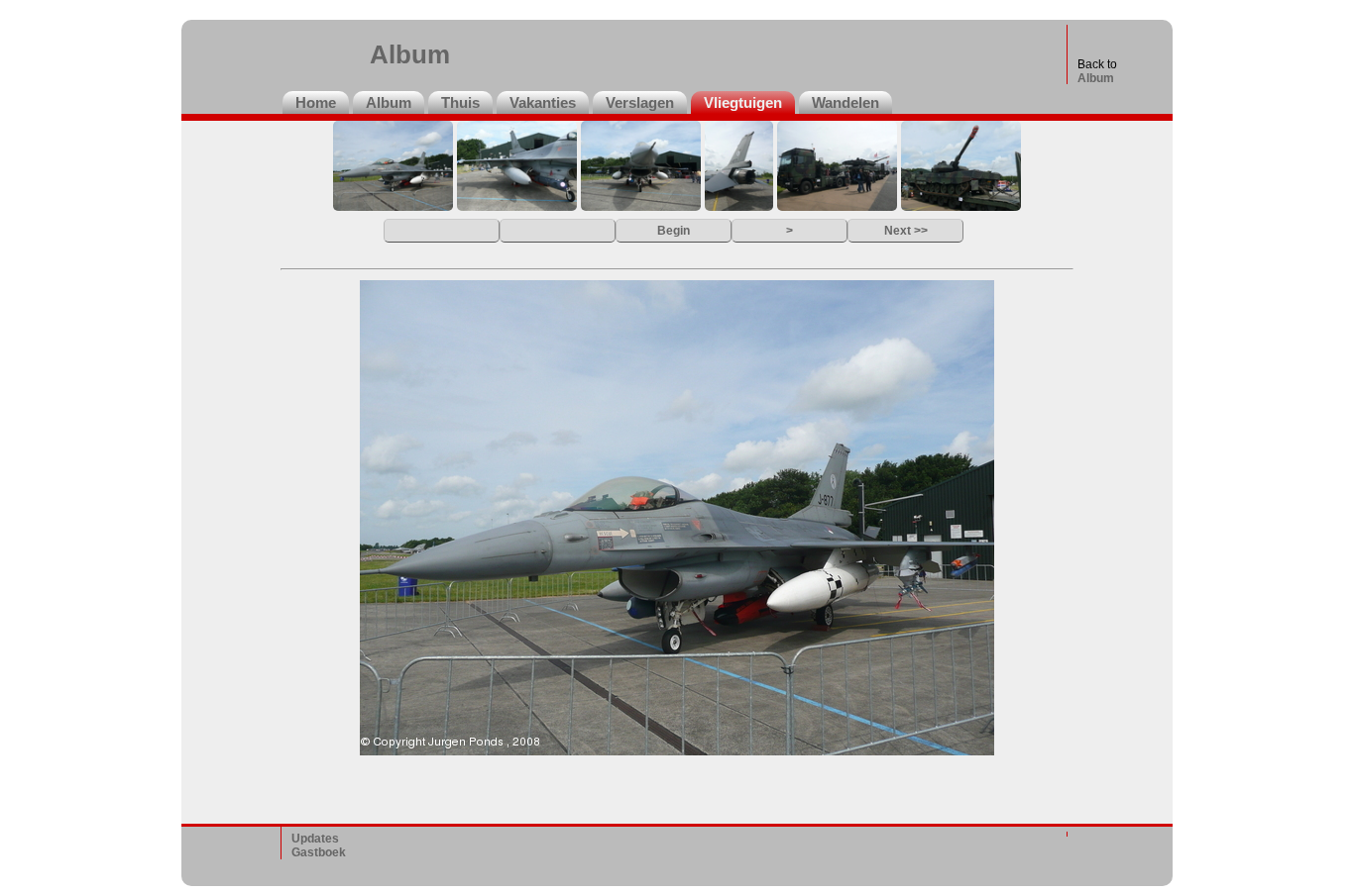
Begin (673, 230)
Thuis (460, 102)
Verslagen (640, 102)
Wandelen (845, 102)
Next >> (906, 230)
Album (1095, 78)
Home (315, 102)
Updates (315, 838)
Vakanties (542, 102)
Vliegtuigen (743, 102)
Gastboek (318, 852)
